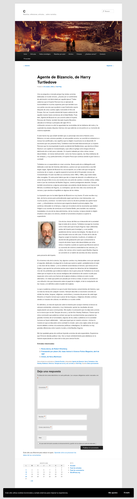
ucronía (71, 363)
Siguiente (110, 66)
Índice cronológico (45, 54)
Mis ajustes (113, 493)
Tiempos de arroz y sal (61, 363)
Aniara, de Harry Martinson (51, 356)
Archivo (71, 54)
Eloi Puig (58, 87)
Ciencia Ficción (59, 361)
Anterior (26, 66)
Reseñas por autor (59, 54)
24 (26, 476)
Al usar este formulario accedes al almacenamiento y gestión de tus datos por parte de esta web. (67, 443)
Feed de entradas (75, 468)
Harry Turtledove (90, 361)
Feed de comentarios (77, 470)
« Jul (31, 481)
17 (26, 474)
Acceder (72, 466)
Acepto (127, 493)
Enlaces (79, 54)
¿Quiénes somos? (90, 54)
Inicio (25, 54)
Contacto (102, 54)
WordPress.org (75, 472)
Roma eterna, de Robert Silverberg (54, 349)
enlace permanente (92, 363)
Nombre (42, 416)
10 (26, 472)
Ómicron (51, 363)
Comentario (43, 387)
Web (40, 438)
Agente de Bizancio (78, 361)
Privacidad (27, 59)
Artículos (33, 54)
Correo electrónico (45, 427)
